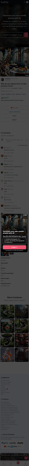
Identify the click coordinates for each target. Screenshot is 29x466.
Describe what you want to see (12, 236)
